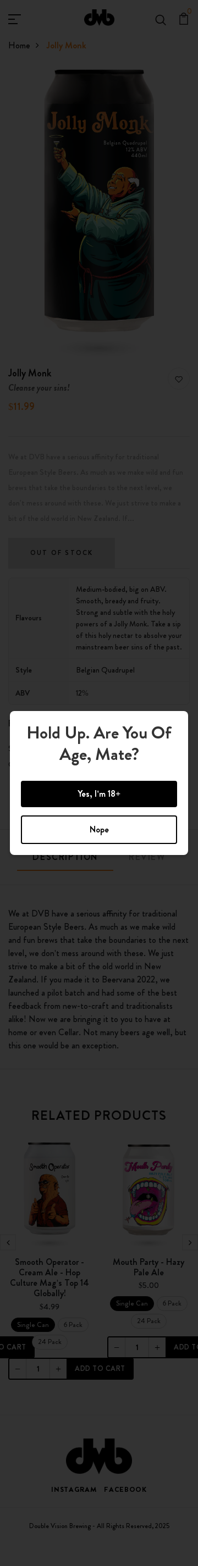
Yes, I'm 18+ (99, 793)
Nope (99, 829)
